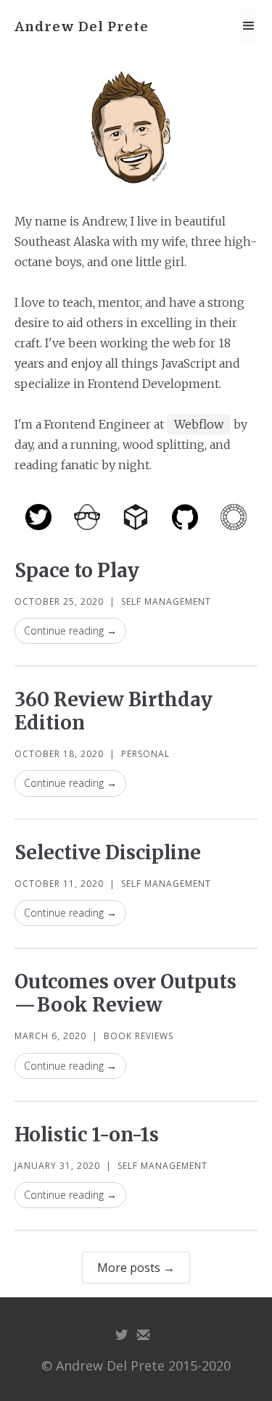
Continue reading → (70, 630)
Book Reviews (138, 1035)
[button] (248, 25)
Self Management (166, 601)
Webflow (198, 424)
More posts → (136, 1268)
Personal (145, 753)
